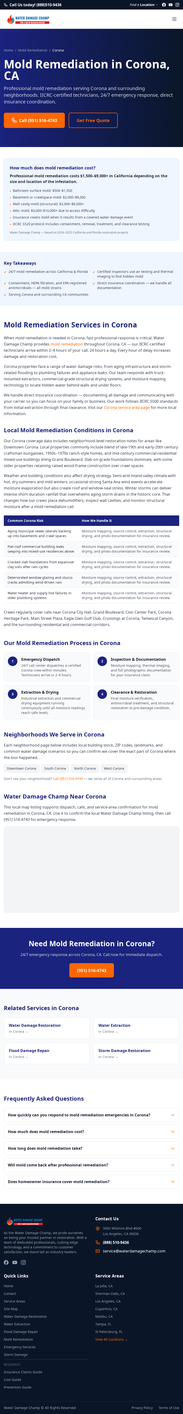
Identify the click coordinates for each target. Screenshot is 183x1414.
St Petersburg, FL (108, 1331)
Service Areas (14, 1301)
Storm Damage (16, 1354)
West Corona (114, 768)
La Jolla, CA (104, 1286)
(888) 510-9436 (116, 1242)
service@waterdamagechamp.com (134, 1251)
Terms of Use (168, 1407)
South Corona (55, 768)
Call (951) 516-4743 (68, 778)
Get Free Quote (93, 120)
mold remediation (67, 344)
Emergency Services (20, 1347)
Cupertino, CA (106, 1309)
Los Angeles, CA (108, 1301)
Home (8, 50)
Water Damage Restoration (25, 1316)
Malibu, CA (104, 1316)
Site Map (11, 1309)
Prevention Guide (17, 1387)
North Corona (85, 768)
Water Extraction (17, 1324)
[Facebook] (164, 5)
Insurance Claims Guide (23, 1372)
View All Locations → (111, 1339)
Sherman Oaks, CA (110, 1293)
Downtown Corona (21, 768)
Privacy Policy (142, 1407)
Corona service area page (127, 407)
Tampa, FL (103, 1324)
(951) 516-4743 (91, 970)
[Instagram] (177, 5)
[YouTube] (171, 5)
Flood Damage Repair (21, 1331)
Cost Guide (12, 1379)
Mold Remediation (32, 50)
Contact (10, 1293)
